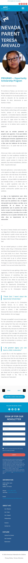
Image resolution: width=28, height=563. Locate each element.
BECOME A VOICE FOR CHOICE (14, 397)
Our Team (7, 512)
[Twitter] (22, 4)
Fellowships (8, 518)
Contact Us (7, 526)
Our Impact (8, 515)
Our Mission (8, 509)
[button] (23, 8)
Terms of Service (18, 558)
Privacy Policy (8, 472)
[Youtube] (24, 4)
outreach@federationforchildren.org (12, 498)
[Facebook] (19, 4)
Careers (7, 523)
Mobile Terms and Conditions (18, 472)
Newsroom (7, 541)
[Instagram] (26, 4)
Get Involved (8, 538)
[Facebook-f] (9, 409)
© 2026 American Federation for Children (14, 554)
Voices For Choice (9, 535)
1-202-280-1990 (11, 490)
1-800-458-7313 (12, 492)
